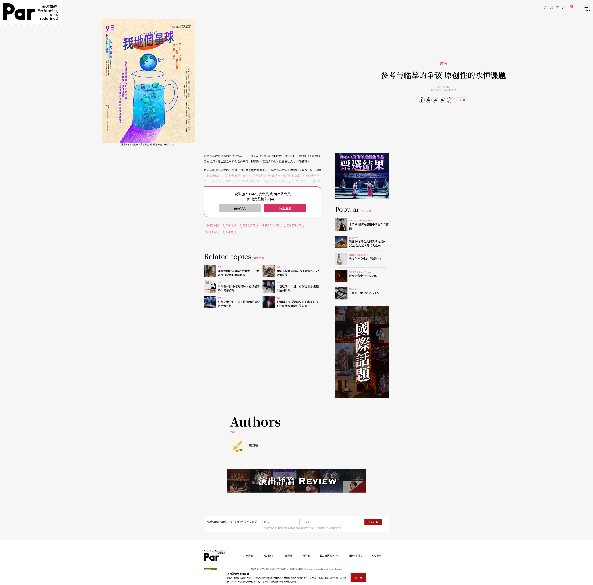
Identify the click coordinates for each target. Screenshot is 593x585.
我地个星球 (212, 232)
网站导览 (376, 555)
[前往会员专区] (564, 8)
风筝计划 (231, 225)
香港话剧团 (212, 225)
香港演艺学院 (294, 225)
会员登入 (240, 208)
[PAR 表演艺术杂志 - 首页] (31, 13)
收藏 (462, 100)
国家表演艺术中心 (329, 555)
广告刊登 (287, 555)
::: (580, 5)
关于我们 (248, 555)
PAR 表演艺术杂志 (214, 555)
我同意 (358, 577)
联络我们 (268, 555)
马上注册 (285, 208)
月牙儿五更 (249, 225)
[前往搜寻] (545, 8)
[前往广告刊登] (551, 8)
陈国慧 (446, 86)
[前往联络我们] (557, 8)
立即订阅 (373, 522)
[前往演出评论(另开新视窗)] (296, 481)
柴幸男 (229, 232)
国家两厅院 (355, 555)
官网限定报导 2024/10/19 (443, 89)
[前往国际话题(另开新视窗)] (362, 352)
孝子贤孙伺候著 (271, 225)
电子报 (306, 555)
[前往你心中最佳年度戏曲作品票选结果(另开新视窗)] (362, 176)
